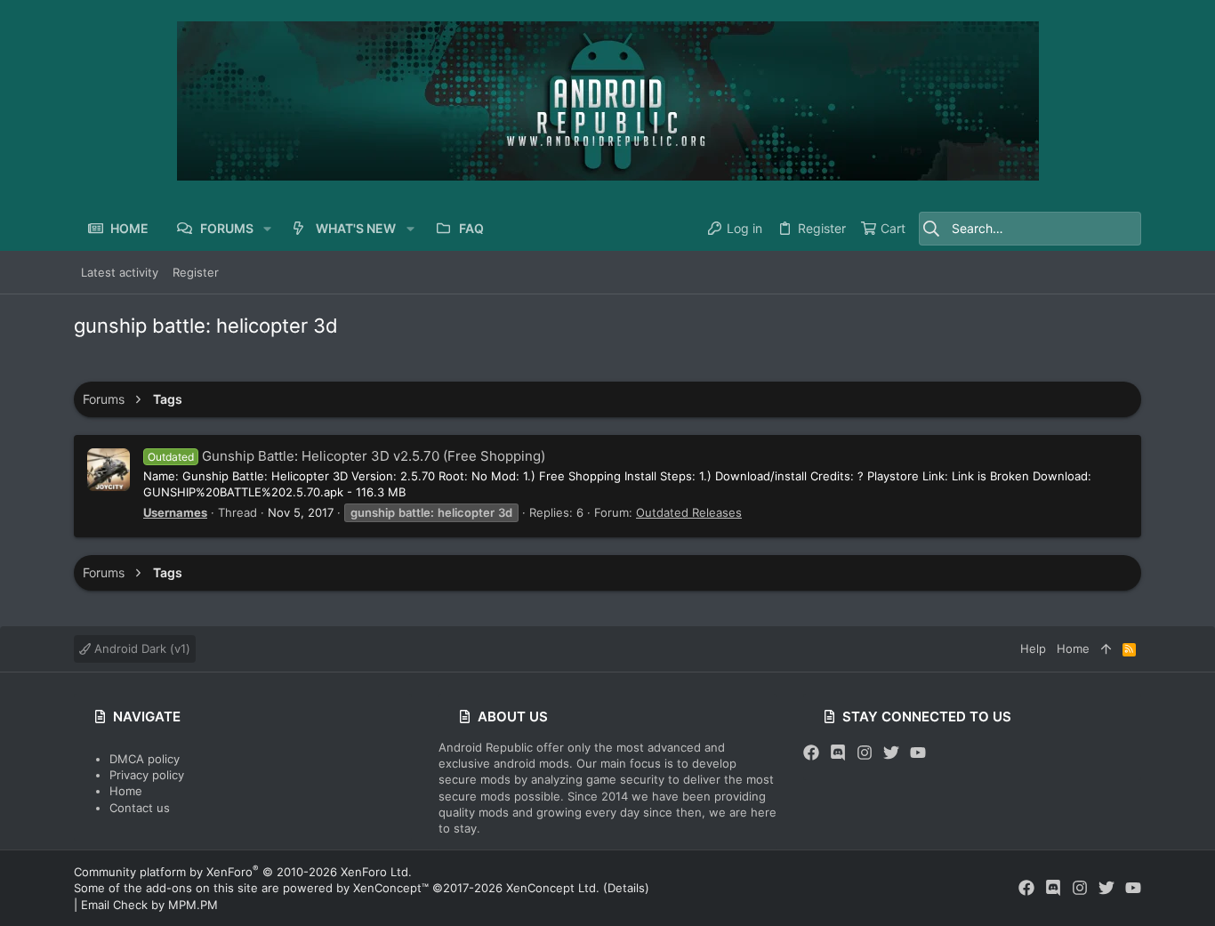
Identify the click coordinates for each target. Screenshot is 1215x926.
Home (125, 791)
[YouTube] (918, 753)
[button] (267, 228)
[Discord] (838, 753)
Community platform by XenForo (243, 872)
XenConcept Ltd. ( (557, 888)
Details (626, 888)
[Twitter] (891, 753)
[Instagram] (865, 753)
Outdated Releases (689, 512)
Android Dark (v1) (140, 648)
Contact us (139, 808)
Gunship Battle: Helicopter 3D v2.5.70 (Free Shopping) (346, 455)
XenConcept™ (391, 888)
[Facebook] (811, 753)
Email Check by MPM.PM (149, 905)
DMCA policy (144, 759)
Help (1033, 648)
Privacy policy (146, 775)
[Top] (1106, 648)
